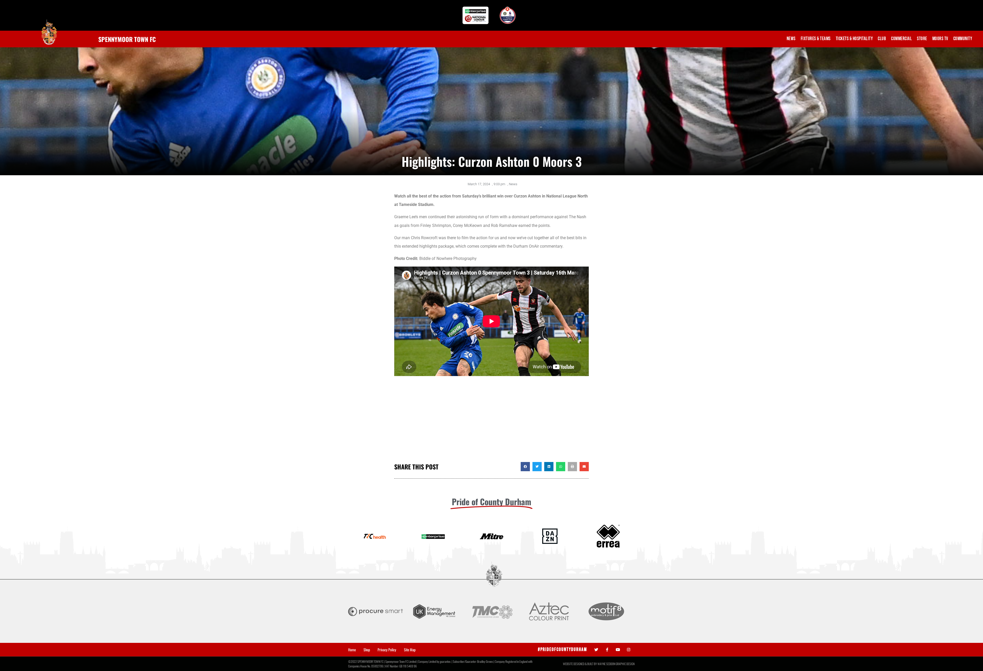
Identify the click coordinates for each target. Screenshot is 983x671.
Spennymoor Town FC (127, 39)
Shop (367, 649)
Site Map (409, 649)
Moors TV (940, 39)
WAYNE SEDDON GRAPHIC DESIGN (616, 664)
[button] (525, 466)
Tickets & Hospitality (854, 39)
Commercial (901, 39)
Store (922, 39)
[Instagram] (628, 649)
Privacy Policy (387, 649)
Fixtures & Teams (816, 39)
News (791, 39)
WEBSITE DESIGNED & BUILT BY (580, 664)
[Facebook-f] (607, 649)
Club (882, 39)
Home (352, 649)
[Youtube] (618, 649)
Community (962, 39)
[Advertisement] (491, 421)
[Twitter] (596, 649)
